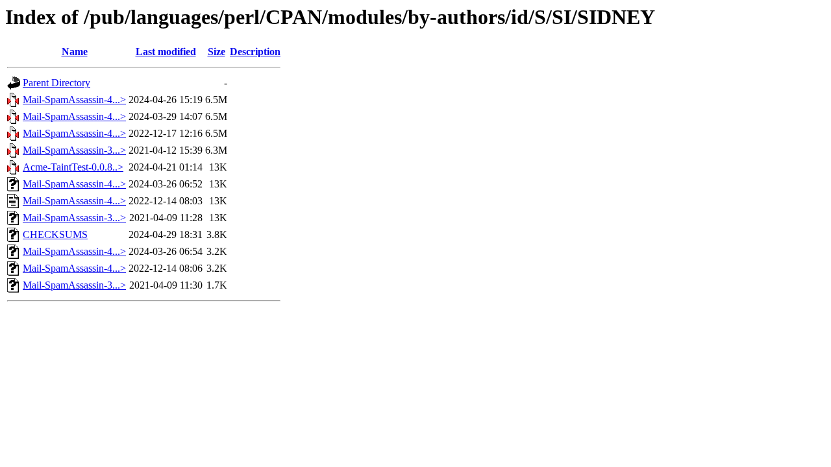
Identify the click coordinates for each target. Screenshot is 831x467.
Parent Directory (56, 82)
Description (255, 51)
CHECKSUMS (55, 234)
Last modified (166, 51)
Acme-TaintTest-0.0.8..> (73, 167)
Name (75, 51)
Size (216, 51)
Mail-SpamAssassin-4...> (74, 99)
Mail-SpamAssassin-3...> (74, 150)
